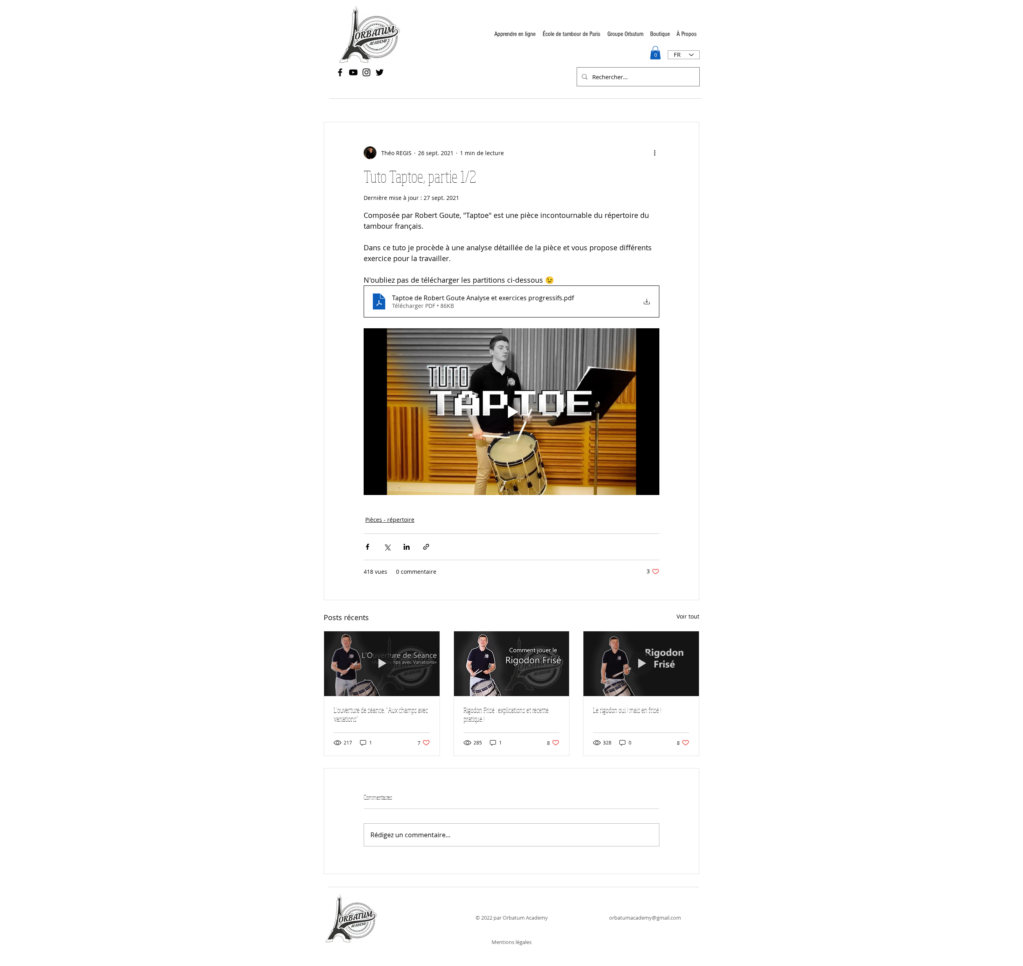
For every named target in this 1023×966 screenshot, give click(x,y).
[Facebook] (340, 72)
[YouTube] (353, 72)
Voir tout (688, 616)
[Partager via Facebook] (367, 547)
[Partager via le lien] (426, 547)
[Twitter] (379, 72)
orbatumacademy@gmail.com (645, 917)
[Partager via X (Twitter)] (387, 547)
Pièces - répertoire (389, 519)
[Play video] (511, 411)
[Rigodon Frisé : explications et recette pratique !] (511, 663)
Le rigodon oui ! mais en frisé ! (627, 710)
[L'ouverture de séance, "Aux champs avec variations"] (382, 663)
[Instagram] (366, 72)
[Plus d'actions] (654, 153)
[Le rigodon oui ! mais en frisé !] (641, 663)
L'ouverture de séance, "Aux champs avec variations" (381, 714)
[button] (655, 52)
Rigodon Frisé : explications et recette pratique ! (506, 714)
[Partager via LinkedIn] (406, 547)
